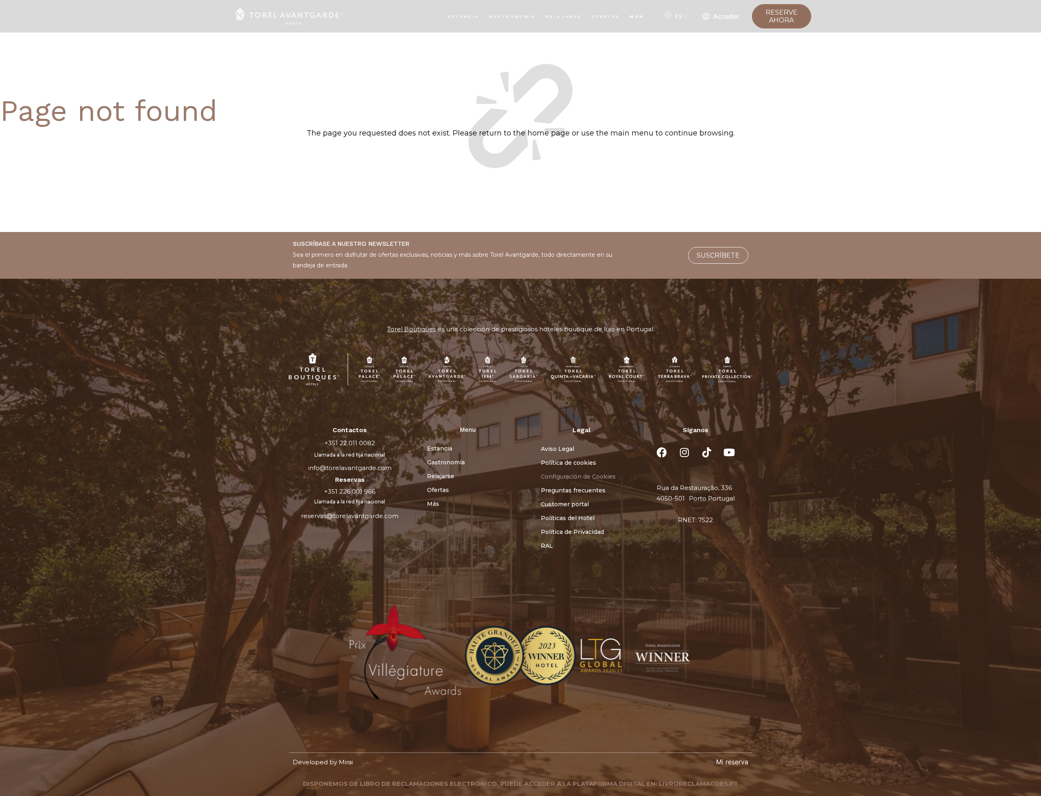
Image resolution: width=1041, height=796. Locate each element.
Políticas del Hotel (568, 518)
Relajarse (564, 16)
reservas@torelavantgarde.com (350, 516)
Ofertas (605, 16)
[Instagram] (684, 452)
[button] (300, 657)
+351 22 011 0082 (349, 443)
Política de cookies (568, 462)
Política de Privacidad (572, 532)
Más (636, 16)
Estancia (463, 16)
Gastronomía (512, 16)
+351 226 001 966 (349, 491)
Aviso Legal (557, 449)
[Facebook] (662, 452)
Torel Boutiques (411, 329)
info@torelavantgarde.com (350, 468)
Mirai (346, 762)
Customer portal (565, 504)
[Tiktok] (707, 452)
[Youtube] (729, 452)
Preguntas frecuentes (573, 490)
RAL (547, 545)
